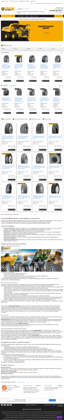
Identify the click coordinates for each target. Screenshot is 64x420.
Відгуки (36, 16)
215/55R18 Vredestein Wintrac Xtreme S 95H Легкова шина (57, 100)
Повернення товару (14, 1)
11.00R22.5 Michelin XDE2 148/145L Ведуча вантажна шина (39, 137)
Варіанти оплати (5, 1)
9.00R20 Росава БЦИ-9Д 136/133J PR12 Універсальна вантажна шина (24, 167)
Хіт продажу (21, 16)
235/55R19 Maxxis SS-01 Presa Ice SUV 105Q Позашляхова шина (32, 100)
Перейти (47, 32)
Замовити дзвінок (59, 12)
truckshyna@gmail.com (32, 404)
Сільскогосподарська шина (21, 119)
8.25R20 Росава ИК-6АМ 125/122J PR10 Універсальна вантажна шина (24, 197)
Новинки (27, 16)
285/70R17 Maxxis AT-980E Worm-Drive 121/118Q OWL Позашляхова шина (19, 100)
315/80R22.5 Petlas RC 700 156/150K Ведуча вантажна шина (19, 66)
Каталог (7, 16)
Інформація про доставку (24, 1)
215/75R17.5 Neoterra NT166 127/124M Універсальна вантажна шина (8, 167)
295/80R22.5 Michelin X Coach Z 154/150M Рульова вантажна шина (32, 66)
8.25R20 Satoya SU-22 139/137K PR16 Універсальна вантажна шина (8, 197)
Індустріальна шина (36, 119)
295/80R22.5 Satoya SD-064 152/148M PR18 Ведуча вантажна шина (39, 197)
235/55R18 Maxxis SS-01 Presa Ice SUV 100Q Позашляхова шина (44, 100)
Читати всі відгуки (20, 382)
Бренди (31, 16)
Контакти (33, 1)
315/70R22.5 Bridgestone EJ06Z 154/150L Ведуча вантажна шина (23, 137)
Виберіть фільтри (58, 45)
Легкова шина (47, 119)
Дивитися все (12, 85)
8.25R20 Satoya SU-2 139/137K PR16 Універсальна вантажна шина (55, 137)
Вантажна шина (7, 119)
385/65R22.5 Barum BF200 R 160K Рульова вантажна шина (57, 66)
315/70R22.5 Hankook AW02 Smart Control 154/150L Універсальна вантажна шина (8, 138)
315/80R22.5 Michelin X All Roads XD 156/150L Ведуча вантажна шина (6, 66)
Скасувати (51, 45)
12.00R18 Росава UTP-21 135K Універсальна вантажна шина (55, 167)
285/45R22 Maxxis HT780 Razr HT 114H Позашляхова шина (6, 99)
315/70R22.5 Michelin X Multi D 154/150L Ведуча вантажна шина (44, 66)
